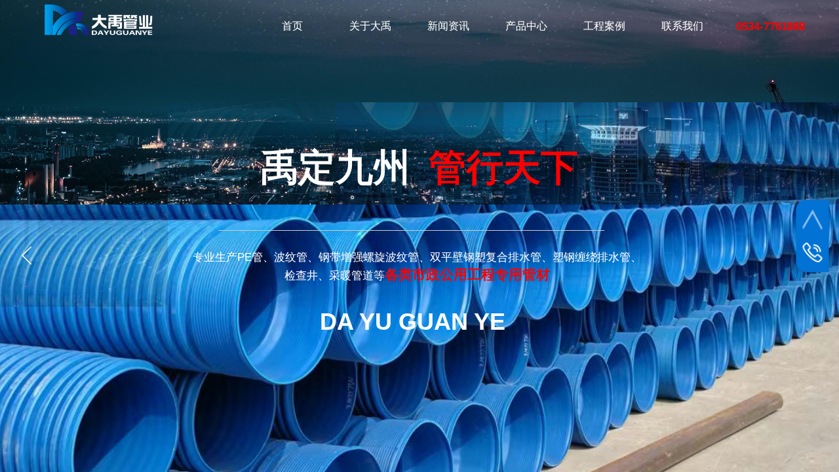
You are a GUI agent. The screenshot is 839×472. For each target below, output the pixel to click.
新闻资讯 (448, 25)
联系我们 (682, 25)
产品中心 (526, 25)
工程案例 (604, 25)
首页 (292, 25)
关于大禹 (370, 25)
